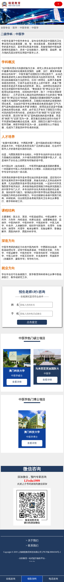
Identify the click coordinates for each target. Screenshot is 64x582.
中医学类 (25, 28)
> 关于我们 (32, 540)
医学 (15, 28)
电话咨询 (53, 579)
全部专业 (6, 28)
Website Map (32, 561)
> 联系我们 (32, 545)
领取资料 (32, 579)
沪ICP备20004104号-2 (51, 552)
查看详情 (16, 382)
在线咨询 (10, 579)
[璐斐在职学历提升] (11, 4)
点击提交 (32, 322)
